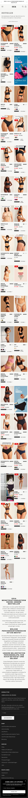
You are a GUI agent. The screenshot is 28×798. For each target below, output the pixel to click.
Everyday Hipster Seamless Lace (18, 254)
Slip (15, 344)
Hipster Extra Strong (4, 405)
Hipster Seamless (3, 165)
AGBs (3, 775)
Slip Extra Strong (17, 195)
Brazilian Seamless (16, 224)
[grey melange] (1, 80)
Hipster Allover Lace (17, 374)
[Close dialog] (25, 781)
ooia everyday (5, 729)
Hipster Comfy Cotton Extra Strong (18, 165)
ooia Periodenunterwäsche (9, 726)
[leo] (2, 48)
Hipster (3, 104)
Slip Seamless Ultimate (4, 44)
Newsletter (5, 757)
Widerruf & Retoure (7, 749)
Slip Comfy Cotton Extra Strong (4, 75)
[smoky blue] (3, 587)
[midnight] (17, 49)
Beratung (4, 739)
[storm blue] (2, 139)
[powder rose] (16, 348)
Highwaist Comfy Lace (17, 521)
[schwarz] (14, 320)
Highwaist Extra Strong (17, 432)
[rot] (17, 199)
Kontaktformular (6, 754)
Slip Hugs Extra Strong (5, 462)
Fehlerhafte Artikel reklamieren (10, 752)
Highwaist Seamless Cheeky (3, 315)
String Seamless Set (17, 284)
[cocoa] (3, 48)
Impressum (5, 773)
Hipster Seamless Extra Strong (17, 44)
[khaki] (1, 48)
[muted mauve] (3, 139)
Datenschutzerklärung (8, 707)
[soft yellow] (14, 259)
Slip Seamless (4, 194)
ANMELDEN (14, 791)
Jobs (3, 765)
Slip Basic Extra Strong (5, 254)
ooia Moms (4, 731)
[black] (1, 227)
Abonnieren (8, 717)
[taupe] (1, 437)
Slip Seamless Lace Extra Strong (4, 135)
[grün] (2, 198)
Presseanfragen (6, 760)
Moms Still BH (17, 133)
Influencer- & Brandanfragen (9, 762)
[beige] (14, 49)
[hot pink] (14, 199)
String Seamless (16, 105)
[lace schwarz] (16, 137)
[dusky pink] (16, 49)
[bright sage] (3, 198)
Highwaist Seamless (16, 552)
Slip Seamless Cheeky (4, 432)
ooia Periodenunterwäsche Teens (11, 734)
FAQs (3, 747)
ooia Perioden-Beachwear (8, 736)
